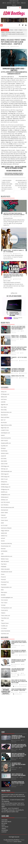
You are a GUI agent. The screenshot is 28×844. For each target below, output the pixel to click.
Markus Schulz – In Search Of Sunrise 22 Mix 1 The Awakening (13, 250)
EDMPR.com (4, 492)
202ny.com (3, 391)
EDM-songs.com (5, 476)
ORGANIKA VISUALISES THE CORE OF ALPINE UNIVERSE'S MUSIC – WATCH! (18, 661)
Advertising (9, 2)
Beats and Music (5, 417)
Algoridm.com (4, 404)
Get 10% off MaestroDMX (14, 296)
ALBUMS (3, 402)
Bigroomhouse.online (6, 425)
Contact (14, 2)
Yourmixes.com (5, 633)
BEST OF (3, 420)
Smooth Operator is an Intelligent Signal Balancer (18, 774)
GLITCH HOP (4, 525)
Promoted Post (5, 582)
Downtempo (4, 451)
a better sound (18, 686)
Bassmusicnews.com (6, 412)
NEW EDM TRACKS (6, 821)
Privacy (18, 2)
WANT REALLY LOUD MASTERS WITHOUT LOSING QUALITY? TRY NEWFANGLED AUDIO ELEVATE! (19, 755)
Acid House (4, 399)
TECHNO (3, 605)
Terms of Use (23, 2)
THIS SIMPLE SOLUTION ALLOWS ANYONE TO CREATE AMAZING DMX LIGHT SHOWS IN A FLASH (19, 746)
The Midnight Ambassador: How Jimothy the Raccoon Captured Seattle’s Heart (18, 370)
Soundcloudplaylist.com (7, 597)
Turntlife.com (4, 626)
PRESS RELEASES (5, 569)
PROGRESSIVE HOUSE (6, 571)
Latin (2, 553)
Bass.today (4, 409)
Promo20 (3, 579)
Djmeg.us (3, 448)
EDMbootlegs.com (5, 487)
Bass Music (4, 407)
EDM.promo (4, 481)
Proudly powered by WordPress (11, 840)
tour (17, 676)
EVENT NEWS (4, 512)
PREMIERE (3, 566)
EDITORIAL (4, 458)
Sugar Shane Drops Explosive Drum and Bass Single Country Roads (19, 642)
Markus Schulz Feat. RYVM (17, 376)
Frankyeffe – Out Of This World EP (19, 357)
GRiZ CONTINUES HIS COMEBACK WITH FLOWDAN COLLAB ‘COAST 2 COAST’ (18, 652)
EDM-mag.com (5, 474)
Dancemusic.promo (6, 438)
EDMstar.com (4, 499)
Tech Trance (4, 602)
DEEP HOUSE (4, 440)
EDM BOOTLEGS (15, 46)
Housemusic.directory (6, 543)
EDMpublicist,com (5, 494)
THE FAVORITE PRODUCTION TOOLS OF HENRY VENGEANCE (18, 782)
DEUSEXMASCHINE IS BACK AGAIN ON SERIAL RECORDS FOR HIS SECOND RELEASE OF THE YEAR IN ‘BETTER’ (21, 185)
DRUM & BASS (4, 453)
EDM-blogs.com (5, 466)
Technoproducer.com (6, 608)
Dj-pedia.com (4, 445)
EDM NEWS (4, 461)
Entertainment (4, 510)
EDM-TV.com (4, 479)
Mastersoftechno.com (6, 556)
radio (20, 694)
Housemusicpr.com (6, 546)
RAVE (2, 590)
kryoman (16, 694)
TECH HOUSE (4, 600)
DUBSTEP (3, 456)
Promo (2, 574)
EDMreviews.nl (4, 497)
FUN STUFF (4, 517)
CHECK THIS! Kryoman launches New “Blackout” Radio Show (5, 691)
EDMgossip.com (5, 489)
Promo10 (3, 577)
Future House (4, 520)
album (20, 674)
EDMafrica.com (5, 484)
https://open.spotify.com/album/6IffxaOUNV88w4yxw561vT (14, 73)
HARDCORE (4, 533)
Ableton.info (4, 397)
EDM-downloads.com (6, 471)
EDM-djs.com (4, 469)
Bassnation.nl (4, 415)
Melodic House (4, 559)
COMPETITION (5, 430)
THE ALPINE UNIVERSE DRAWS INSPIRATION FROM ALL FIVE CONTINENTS (17, 670)
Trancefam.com (5, 618)
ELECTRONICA (4, 505)
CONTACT (4, 832)
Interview (3, 548)
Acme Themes (17, 841)
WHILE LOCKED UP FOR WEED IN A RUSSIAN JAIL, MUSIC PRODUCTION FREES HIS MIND (19, 681)
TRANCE (3, 613)
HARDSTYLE (4, 535)
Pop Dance (4, 564)
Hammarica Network (6, 528)
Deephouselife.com (6, 443)
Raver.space (4, 592)
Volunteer (14, 5)
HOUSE (3, 541)
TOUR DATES (4, 610)
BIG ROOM (4, 422)
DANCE (3, 435)
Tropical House (5, 623)
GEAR (2, 523)
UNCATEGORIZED (5, 631)
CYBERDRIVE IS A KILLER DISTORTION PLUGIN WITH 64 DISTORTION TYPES (18, 737)
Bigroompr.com (5, 427)
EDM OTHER (4, 463)
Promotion (3, 584)
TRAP (2, 620)
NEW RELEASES (5, 561)
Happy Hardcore (5, 530)
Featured (3, 515)
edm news (24, 686)
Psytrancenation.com (6, 587)
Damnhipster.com (5, 433)
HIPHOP (3, 538)
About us (4, 2)
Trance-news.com (5, 615)
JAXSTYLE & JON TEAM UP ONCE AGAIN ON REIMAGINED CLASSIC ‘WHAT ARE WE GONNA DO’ (13, 213)
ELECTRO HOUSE (5, 502)
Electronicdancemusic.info (7, 507)
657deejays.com (5, 394)
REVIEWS (3, 595)
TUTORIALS (4, 628)
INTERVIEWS (4, 551)
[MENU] (1, 25)
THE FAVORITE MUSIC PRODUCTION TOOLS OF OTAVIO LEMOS (18, 764)
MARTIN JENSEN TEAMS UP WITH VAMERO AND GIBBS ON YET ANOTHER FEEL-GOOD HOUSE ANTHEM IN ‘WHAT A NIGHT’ (6, 186)
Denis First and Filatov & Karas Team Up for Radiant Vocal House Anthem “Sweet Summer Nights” (13, 276)
